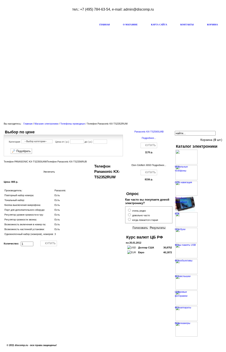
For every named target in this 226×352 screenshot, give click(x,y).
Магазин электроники (46, 123)
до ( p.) (88, 142)
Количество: (12, 243)
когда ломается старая (145, 220)
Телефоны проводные (72, 123)
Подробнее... (149, 138)
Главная (27, 123)
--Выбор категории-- (35, 141)
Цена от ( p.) (62, 142)
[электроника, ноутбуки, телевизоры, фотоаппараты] (35, 23)
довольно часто (141, 215)
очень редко (139, 210)
